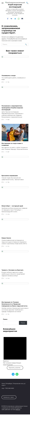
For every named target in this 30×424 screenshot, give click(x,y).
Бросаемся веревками (10, 175)
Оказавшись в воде (9, 75)
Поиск (5, 319)
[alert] (15, 350)
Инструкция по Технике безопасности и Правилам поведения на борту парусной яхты (14, 304)
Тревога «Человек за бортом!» (13, 270)
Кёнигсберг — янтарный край (12, 206)
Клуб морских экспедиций (15, 5)
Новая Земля (6, 238)
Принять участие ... (15, 367)
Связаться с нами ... (9, 397)
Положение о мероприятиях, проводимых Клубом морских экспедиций (12, 107)
